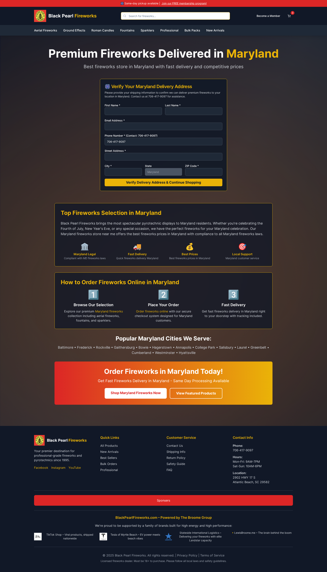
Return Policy (176, 458)
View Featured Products (196, 393)
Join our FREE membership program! (184, 3)
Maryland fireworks (109, 311)
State (148, 165)
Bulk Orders (108, 464)
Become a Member (268, 15)
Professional (169, 30)
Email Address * (115, 120)
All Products (109, 446)
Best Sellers (108, 458)
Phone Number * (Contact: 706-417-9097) (131, 135)
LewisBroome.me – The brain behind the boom (263, 532)
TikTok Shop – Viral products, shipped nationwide (69, 536)
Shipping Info (176, 452)
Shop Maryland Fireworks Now (136, 393)
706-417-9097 (243, 450)
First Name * (112, 105)
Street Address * (115, 150)
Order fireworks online (152, 311)
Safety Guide (176, 464)
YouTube (75, 467)
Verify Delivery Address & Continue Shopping (163, 182)
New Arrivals (215, 30)
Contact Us (175, 446)
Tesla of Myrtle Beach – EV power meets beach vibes (135, 536)
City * (108, 165)
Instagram (58, 467)
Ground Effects (74, 30)
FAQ (169, 470)
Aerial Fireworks (45, 30)
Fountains (127, 30)
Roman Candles (102, 30)
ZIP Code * (192, 165)
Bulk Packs (192, 30)
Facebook (41, 467)
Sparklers (147, 30)
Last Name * (173, 105)
